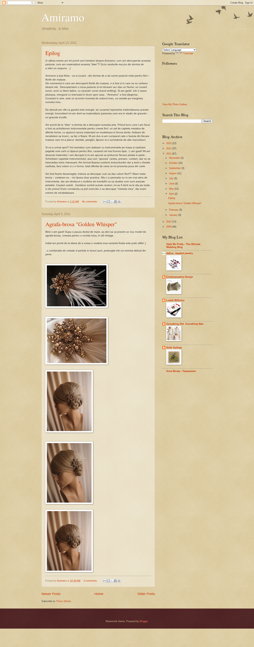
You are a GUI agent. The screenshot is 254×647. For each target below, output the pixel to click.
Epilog (52, 53)
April (172, 193)
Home (98, 594)
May (171, 188)
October (173, 163)
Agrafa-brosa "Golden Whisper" (81, 224)
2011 (169, 153)
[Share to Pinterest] (119, 202)
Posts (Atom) (64, 601)
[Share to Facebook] (116, 202)
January (173, 215)
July (171, 178)
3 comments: (90, 580)
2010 (169, 221)
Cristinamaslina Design (179, 276)
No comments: (90, 201)
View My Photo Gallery (174, 104)
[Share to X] (112, 202)
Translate (188, 53)
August (173, 173)
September (175, 168)
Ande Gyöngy (174, 347)
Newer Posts (50, 594)
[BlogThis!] (108, 202)
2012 (169, 148)
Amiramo (62, 17)
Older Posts (146, 594)
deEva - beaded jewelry (179, 253)
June (172, 183)
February (174, 209)
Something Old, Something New (184, 323)
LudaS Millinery (175, 300)
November (175, 157)
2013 (169, 143)
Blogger (144, 621)
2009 (169, 226)
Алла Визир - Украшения (181, 371)
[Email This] (105, 202)
